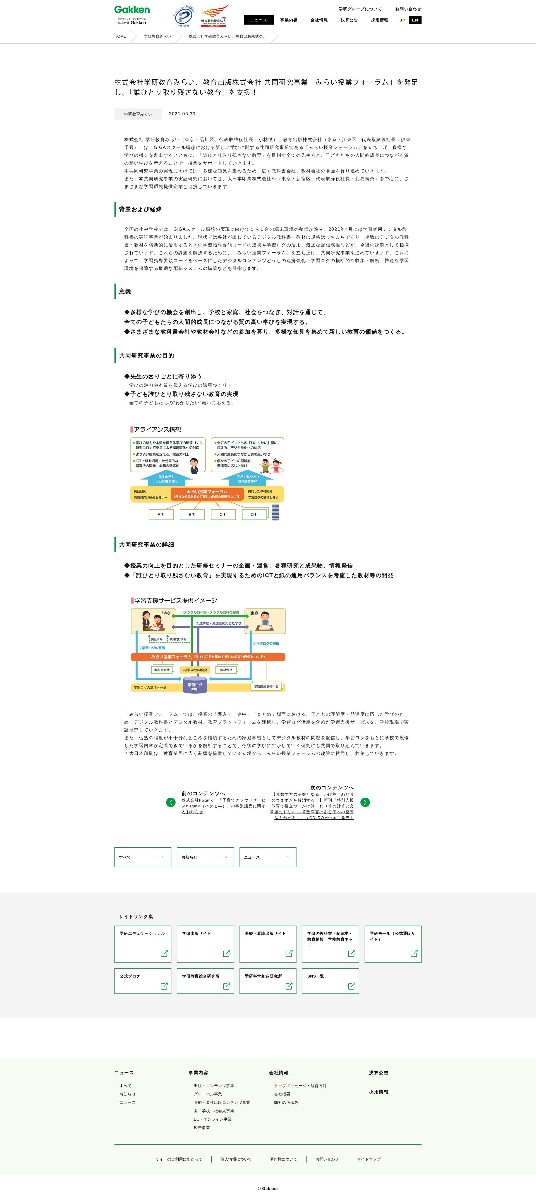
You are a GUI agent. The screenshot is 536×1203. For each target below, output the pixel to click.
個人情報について (236, 1159)
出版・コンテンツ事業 (214, 1085)
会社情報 (319, 20)
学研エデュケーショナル (142, 933)
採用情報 (380, 20)
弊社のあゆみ (286, 1102)
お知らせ (189, 857)
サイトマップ (369, 1159)
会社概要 (282, 1094)
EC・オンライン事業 (213, 1119)
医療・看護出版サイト (265, 933)
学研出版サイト (196, 933)
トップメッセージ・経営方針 (300, 1085)
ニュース (258, 20)
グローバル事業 (208, 1094)
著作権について (283, 1159)
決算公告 (349, 20)
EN (415, 20)
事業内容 (289, 20)
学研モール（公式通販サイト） (392, 936)
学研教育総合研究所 (201, 976)
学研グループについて (360, 9)
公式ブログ (130, 976)
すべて (125, 857)
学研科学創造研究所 (263, 976)
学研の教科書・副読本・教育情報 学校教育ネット (330, 939)
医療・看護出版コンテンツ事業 (222, 1102)
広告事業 (202, 1127)
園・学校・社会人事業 (214, 1111)
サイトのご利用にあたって (178, 1159)
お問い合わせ (408, 9)
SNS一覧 (315, 976)
